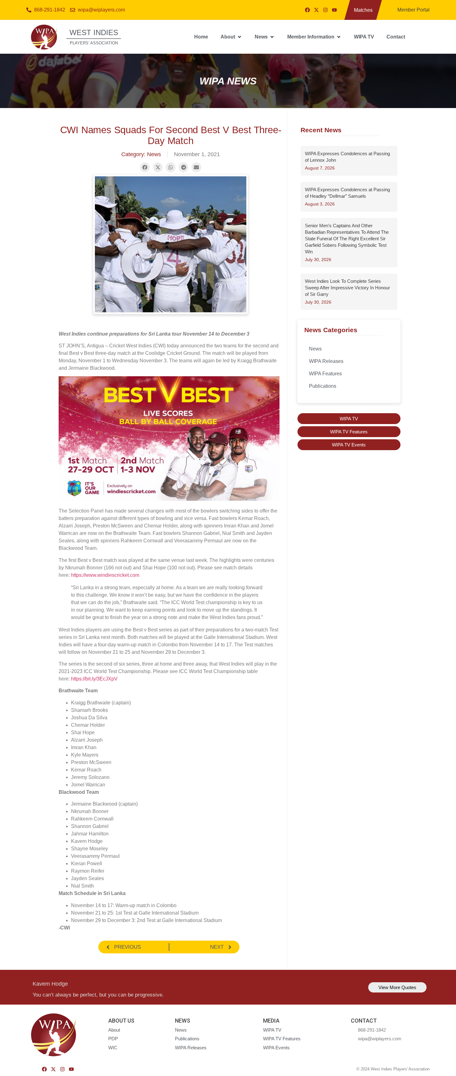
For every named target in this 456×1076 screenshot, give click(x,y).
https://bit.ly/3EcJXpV (94, 678)
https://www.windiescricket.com (105, 575)
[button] (231, 37)
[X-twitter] (316, 10)
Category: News (141, 154)
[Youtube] (334, 10)
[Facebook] (307, 10)
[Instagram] (325, 10)
